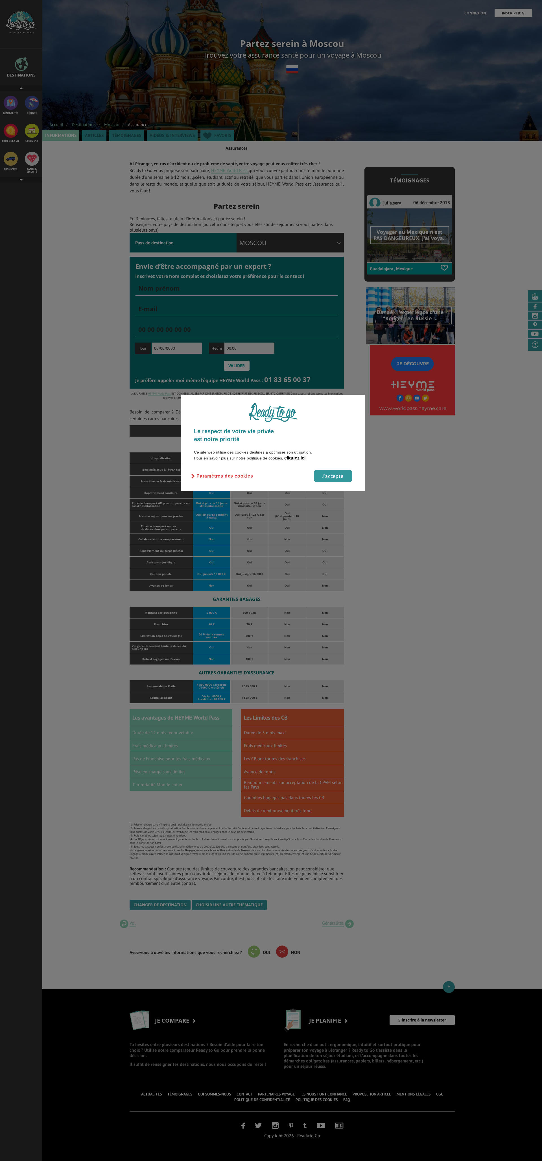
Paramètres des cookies (224, 476)
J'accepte (333, 476)
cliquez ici (294, 458)
